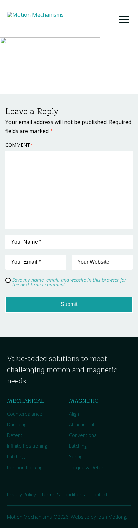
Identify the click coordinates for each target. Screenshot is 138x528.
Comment (19, 145)
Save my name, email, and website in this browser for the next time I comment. (69, 282)
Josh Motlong (111, 517)
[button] (123, 19)
